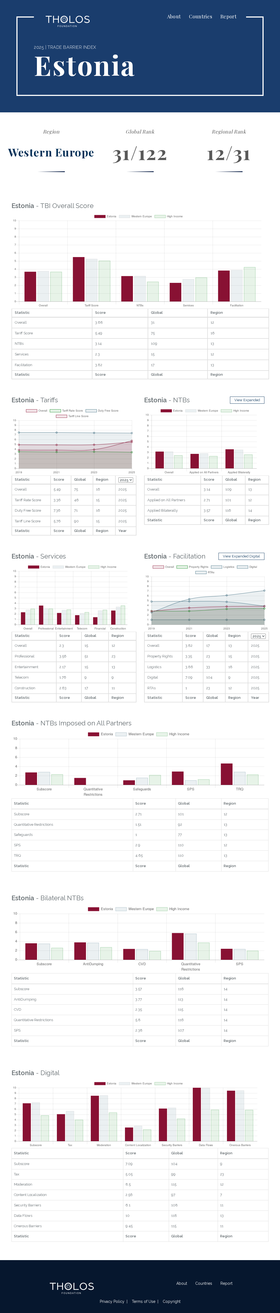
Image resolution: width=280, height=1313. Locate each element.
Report (228, 16)
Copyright (171, 1301)
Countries (200, 16)
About (174, 16)
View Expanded (247, 400)
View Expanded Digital (241, 556)
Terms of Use (143, 1301)
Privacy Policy (112, 1301)
